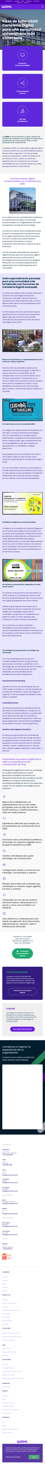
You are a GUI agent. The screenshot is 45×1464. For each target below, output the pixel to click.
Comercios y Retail (8, 1406)
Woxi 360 (5, 1396)
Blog (3, 1422)
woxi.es (4, 1245)
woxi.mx (4, 1210)
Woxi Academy (6, 1432)
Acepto (34, 1457)
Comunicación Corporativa (10, 1409)
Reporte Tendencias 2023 (10, 1429)
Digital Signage (7, 1320)
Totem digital (6, 1387)
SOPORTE (26, 2)
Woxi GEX (5, 1364)
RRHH (4, 1284)
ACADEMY (36, 1)
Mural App (5, 1355)
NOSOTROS (9, 1)
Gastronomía (6, 1413)
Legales (4, 1291)
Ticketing (5, 1300)
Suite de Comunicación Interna (11, 1336)
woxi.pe (4, 1171)
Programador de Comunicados (12, 1371)
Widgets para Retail (8, 1375)
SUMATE (19, 2)
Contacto (5, 1287)
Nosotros (5, 1277)
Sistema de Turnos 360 (9, 1303)
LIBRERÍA (28, 1)
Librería (4, 1425)
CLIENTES (16, 1)
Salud (4, 1399)
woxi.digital (5, 1151)
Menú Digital (6, 1317)
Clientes (4, 1280)
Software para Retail (8, 1340)
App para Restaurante (9, 1352)
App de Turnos (6, 1348)
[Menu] (42, 6)
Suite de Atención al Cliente (10, 1333)
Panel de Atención (7, 1368)
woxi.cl (4, 1161)
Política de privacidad (13, 1457)
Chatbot (4, 1307)
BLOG (22, 1)
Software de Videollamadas (11, 1310)
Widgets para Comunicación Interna (13, 1378)
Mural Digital (6, 1313)
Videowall (5, 1324)
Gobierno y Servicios (8, 1402)
